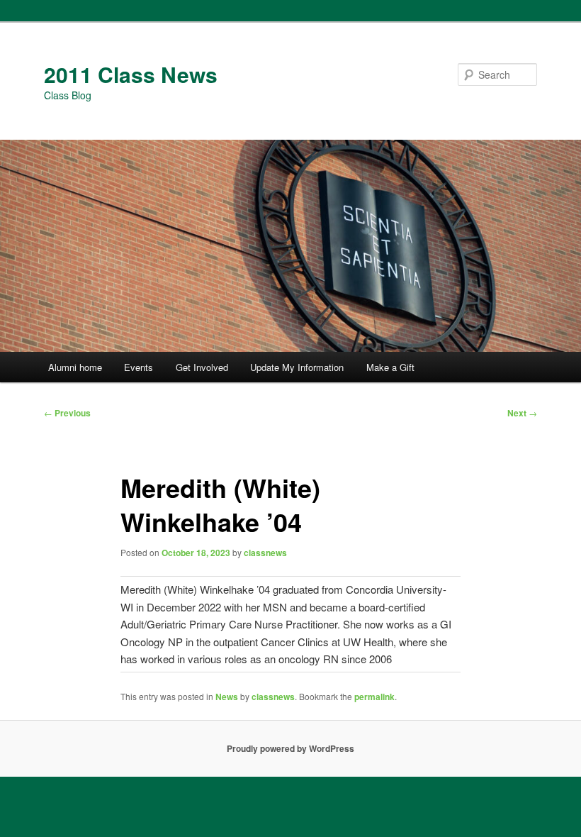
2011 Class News (131, 74)
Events (138, 367)
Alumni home (75, 367)
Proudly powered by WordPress (290, 748)
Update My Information (297, 367)
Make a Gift (390, 367)
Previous (67, 412)
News (226, 696)
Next (522, 412)
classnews (265, 552)
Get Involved (202, 367)
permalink (374, 696)
